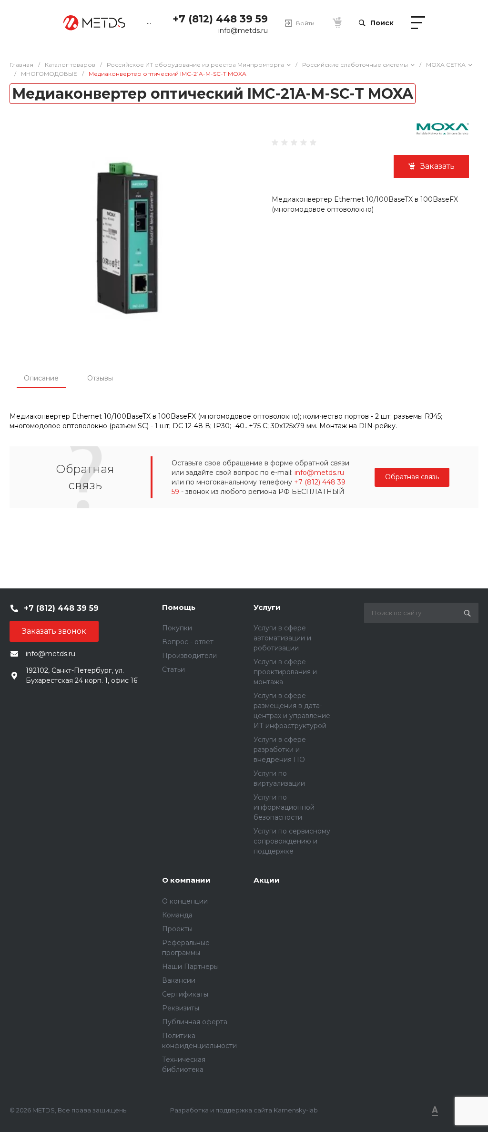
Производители (189, 655)
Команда (177, 915)
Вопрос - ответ (188, 642)
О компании (186, 880)
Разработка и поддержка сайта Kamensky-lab (244, 1110)
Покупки (177, 628)
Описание (41, 378)
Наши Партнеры (190, 966)
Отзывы (100, 378)
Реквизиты (180, 1008)
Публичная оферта (194, 1022)
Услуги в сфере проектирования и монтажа (285, 672)
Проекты (177, 929)
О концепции (185, 901)
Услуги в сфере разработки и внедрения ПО (280, 749)
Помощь (178, 607)
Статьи (173, 669)
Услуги (267, 607)
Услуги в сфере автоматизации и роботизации (282, 638)
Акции (267, 880)
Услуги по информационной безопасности (284, 807)
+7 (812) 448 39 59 (220, 19)
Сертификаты (185, 994)
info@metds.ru (243, 30)
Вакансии (178, 980)
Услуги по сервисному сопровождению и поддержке (292, 841)
